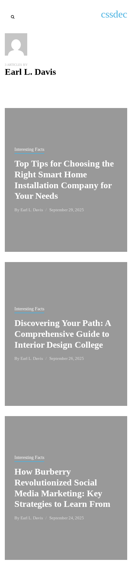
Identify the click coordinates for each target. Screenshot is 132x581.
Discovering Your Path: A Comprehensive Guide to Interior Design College (62, 334)
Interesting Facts (29, 149)
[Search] (12, 17)
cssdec (114, 14)
